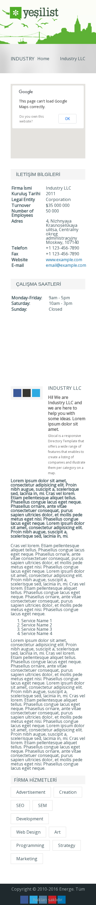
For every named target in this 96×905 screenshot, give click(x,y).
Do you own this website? (31, 119)
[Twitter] (36, 393)
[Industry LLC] (48, 354)
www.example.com (64, 260)
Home (43, 59)
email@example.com (66, 265)
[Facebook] (17, 393)
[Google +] (27, 393)
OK (67, 119)
